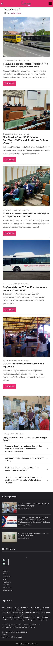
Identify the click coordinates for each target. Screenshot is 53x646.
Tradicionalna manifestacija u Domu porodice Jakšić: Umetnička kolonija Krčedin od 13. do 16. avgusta (23, 480)
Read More (9, 83)
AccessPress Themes (30, 644)
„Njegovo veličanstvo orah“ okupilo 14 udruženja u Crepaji (25, 438)
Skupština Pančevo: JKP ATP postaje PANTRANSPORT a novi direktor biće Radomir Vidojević (25, 140)
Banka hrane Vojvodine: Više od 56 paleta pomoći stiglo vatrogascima (22, 469)
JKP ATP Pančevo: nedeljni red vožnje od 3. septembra (23, 365)
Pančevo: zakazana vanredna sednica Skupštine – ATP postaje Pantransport (26, 215)
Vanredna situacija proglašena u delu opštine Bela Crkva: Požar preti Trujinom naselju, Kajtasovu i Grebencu (23, 448)
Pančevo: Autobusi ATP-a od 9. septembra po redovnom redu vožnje (25, 288)
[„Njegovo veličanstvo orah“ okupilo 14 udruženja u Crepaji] (26, 413)
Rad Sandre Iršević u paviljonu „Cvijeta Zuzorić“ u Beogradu (24, 459)
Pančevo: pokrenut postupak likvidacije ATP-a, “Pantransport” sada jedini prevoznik (25, 65)
